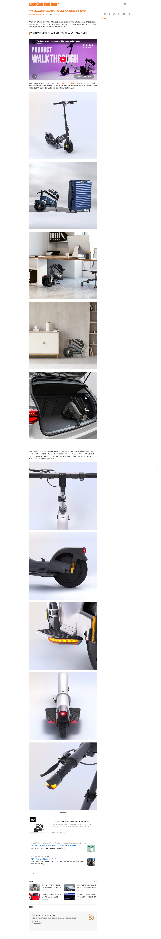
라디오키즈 (45, 15)
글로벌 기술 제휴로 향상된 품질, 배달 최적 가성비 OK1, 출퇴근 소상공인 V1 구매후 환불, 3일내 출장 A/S (57, 863)
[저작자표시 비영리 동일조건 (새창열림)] (50, 873)
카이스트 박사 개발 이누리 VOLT (43, 859)
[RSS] (105, 14)
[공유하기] (36, 873)
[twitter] (114, 14)
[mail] (129, 14)
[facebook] (109, 14)
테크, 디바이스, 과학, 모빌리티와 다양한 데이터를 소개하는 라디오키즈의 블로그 (54, 918)
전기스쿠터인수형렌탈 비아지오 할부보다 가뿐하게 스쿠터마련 (53, 846)
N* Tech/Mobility (35, 15)
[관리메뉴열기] (157, 467)
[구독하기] (157, 471)
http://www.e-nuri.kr (38, 856)
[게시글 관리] (38, 873)
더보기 (95, 881)
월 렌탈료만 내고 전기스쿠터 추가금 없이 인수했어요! (48, 848)
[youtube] (124, 14)
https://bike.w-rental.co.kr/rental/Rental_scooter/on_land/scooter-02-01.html (59, 843)
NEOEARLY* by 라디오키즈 (43, 916)
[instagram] (119, 14)
